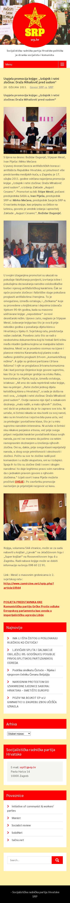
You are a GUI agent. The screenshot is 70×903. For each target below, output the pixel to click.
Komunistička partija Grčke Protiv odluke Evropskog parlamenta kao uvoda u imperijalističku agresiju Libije (31, 610)
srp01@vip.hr (28, 767)
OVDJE (19, 481)
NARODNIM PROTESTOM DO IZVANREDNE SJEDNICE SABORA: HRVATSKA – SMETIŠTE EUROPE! (28, 686)
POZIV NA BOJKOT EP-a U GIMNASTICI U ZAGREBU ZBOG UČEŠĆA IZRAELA (32, 702)
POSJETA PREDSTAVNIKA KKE (23, 602)
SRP (50, 87)
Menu (8, 64)
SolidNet (17, 832)
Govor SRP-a (38, 87)
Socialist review (21, 825)
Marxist (16, 818)
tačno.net (18, 840)
